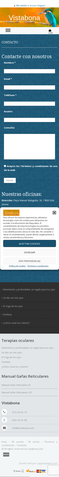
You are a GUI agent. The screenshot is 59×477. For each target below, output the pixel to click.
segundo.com (47, 463)
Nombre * (10, 62)
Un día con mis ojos (13, 297)
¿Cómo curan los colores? (16, 322)
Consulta (9, 127)
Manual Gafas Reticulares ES (16, 384)
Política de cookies (17, 266)
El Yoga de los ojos (13, 306)
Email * (8, 78)
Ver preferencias (29, 260)
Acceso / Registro (37, 5)
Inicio (4, 441)
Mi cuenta (17, 441)
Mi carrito (33, 441)
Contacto (22, 445)
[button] (54, 212)
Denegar (29, 252)
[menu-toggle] (8, 30)
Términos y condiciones (37, 266)
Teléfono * (10, 95)
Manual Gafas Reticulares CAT (17, 392)
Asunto (8, 111)
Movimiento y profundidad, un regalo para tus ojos (29, 289)
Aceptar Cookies (29, 243)
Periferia (7, 314)
